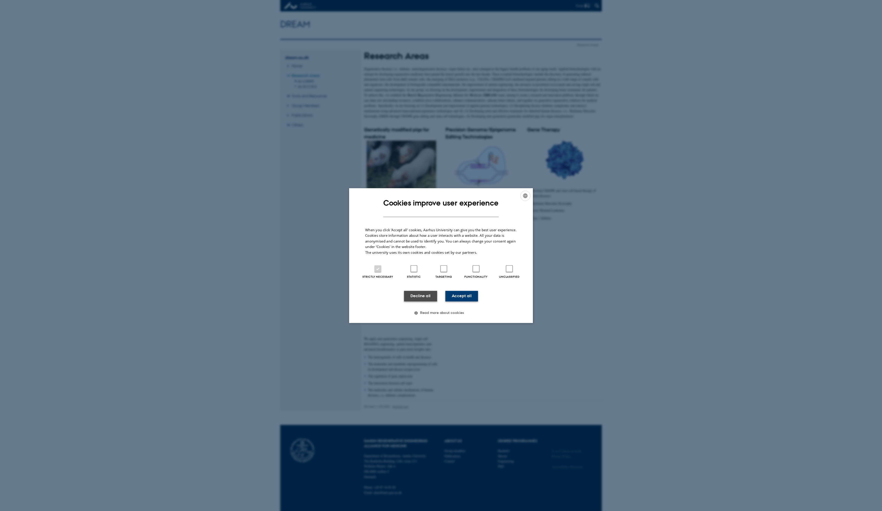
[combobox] (525, 195)
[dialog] (441, 255)
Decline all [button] (420, 296)
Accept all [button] (462, 296)
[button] (441, 313)
